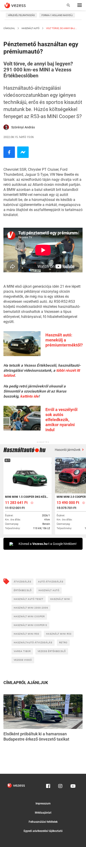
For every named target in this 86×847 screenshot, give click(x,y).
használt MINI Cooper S (30, 625)
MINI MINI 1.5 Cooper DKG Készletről (27, 496)
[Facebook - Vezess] (9, 152)
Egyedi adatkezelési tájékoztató (43, 831)
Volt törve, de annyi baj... (61, 28)
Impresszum (43, 803)
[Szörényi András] (6, 127)
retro (63, 642)
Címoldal (9, 28)
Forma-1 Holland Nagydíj (57, 15)
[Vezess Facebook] (48, 785)
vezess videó (23, 660)
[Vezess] (19, 5)
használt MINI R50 (26, 634)
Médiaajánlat (43, 812)
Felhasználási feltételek (43, 821)
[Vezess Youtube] (72, 785)
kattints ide (29, 396)
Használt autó (30, 28)
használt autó (49, 590)
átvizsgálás (22, 581)
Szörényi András (23, 127)
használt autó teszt (28, 599)
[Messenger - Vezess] (23, 152)
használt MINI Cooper (29, 616)
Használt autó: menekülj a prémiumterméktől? (64, 340)
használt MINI (60, 599)
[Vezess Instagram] (60, 785)
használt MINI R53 (59, 634)
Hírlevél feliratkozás (21, 15)
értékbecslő (23, 590)
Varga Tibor (22, 651)
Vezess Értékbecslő (52, 651)
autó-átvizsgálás (50, 581)
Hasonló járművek (68, 450)
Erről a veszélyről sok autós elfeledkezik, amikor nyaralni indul (61, 419)
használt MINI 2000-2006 (31, 607)
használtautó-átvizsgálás (33, 642)
